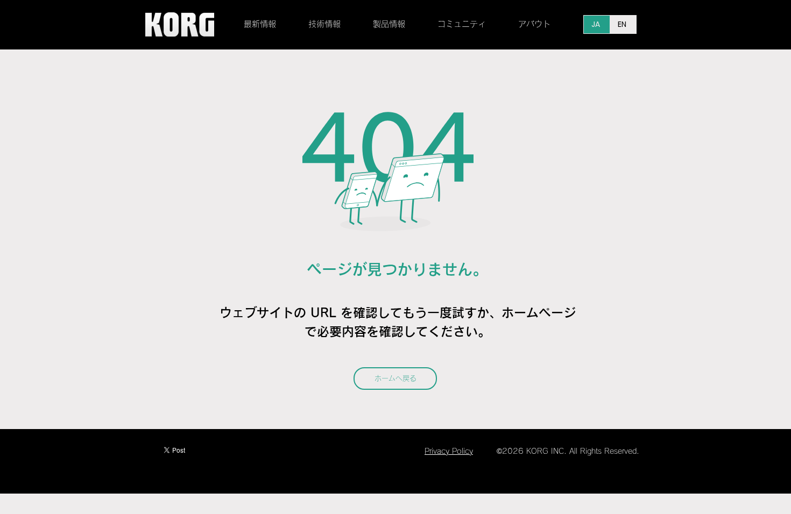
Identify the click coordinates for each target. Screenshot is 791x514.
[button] (332, 24)
